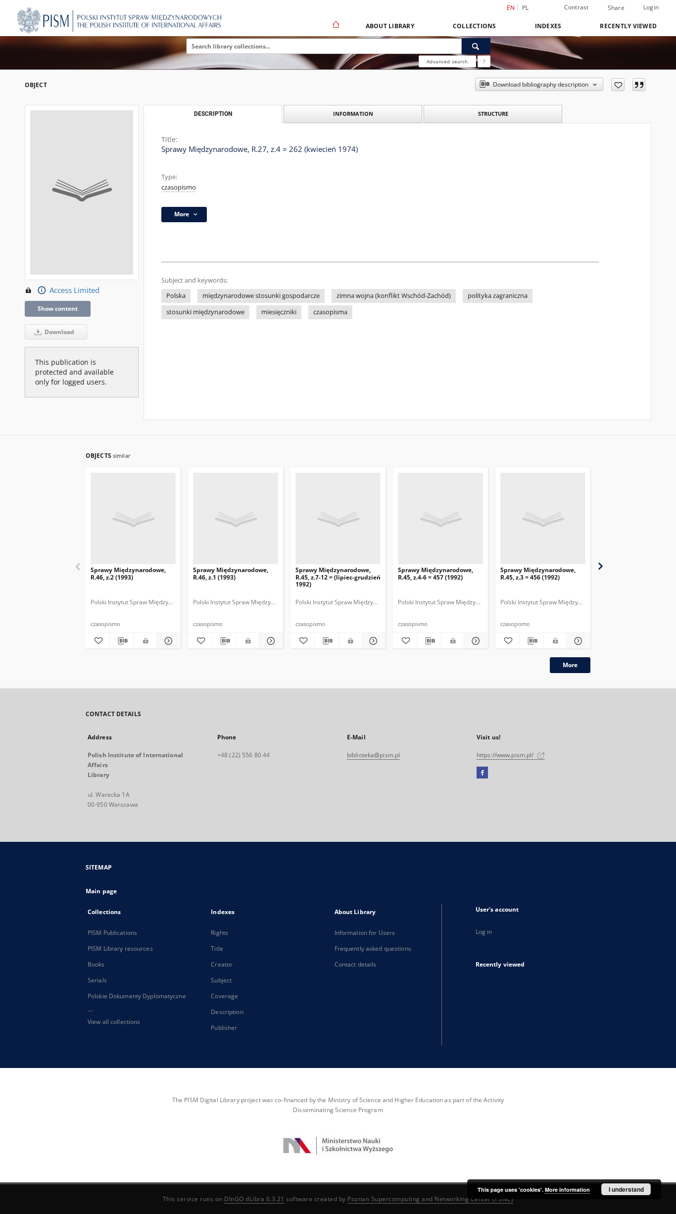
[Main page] (335, 26)
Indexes (548, 26)
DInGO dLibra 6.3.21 (254, 1199)
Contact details (356, 964)
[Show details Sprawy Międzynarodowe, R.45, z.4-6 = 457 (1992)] (474, 640)
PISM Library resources (120, 948)
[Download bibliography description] (122, 640)
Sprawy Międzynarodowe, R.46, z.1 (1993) (230, 573)
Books (96, 964)
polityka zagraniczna (498, 295)
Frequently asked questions (373, 948)
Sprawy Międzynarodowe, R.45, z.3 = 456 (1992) (538, 573)
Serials (97, 980)
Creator (222, 964)
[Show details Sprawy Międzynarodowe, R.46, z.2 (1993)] (167, 640)
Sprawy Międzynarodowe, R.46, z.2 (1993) (128, 573)
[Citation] (638, 84)
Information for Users (365, 932)
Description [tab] (213, 113)
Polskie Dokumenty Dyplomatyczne (137, 996)
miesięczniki (278, 312)
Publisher (224, 1027)
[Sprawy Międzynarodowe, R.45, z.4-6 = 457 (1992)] (440, 519)
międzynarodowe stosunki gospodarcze (261, 295)
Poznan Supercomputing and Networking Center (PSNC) (430, 1199)
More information (567, 1189)
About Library (390, 26)
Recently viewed (628, 26)
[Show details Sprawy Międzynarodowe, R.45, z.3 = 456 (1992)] (577, 640)
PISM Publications (112, 932)
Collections (474, 26)
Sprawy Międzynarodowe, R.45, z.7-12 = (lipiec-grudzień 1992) (338, 577)
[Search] (476, 46)
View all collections (114, 1022)
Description (227, 1012)
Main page (101, 891)
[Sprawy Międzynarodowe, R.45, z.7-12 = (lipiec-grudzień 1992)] (338, 519)
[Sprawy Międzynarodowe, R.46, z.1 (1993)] (235, 519)
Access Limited (74, 290)
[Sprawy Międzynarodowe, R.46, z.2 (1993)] (133, 519)
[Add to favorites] (618, 84)
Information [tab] (353, 113)
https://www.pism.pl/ (506, 755)
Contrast (576, 7)
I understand (626, 1189)
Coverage (224, 996)
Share (616, 8)
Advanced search (447, 61)
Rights (219, 932)
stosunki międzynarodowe (205, 312)
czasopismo (178, 187)
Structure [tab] (493, 113)
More (570, 665)
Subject (221, 980)
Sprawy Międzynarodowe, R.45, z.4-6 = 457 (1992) (435, 573)
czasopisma (330, 312)
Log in (484, 931)
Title (217, 948)
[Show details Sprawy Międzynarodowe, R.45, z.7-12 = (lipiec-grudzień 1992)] (372, 640)
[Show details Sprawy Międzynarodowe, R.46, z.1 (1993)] (270, 640)
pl (525, 7)
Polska (176, 295)
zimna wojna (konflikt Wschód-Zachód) (394, 295)
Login (651, 7)
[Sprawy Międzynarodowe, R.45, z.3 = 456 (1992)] (543, 519)
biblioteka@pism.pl (373, 755)
